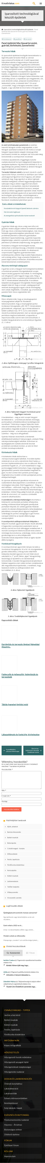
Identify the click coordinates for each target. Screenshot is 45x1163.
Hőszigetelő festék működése (17, 1057)
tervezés (28, 39)
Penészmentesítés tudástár (16, 1120)
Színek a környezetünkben (15, 1098)
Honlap (4, 801)
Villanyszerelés (12, 892)
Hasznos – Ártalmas (13, 1125)
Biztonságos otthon (13, 1129)
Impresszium (9, 1156)
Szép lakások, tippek (13, 1108)
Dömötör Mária (9, 981)
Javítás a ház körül (12, 1015)
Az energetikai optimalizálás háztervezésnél (19, 216)
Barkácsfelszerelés (14, 832)
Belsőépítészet (11, 1103)
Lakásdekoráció (11, 1088)
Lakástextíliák (10, 1093)
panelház (18, 39)
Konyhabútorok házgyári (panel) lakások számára (21, 208)
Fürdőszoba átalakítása (15, 865)
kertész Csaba (8, 960)
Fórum (32, 953)
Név (4, 790)
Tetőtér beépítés (13, 887)
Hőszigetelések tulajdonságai (17, 1067)
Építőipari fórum (11, 1145)
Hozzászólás (7, 769)
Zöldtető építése (11, 1134)
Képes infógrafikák (12, 1045)
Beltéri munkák (12, 837)
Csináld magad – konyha (15, 848)
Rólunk (8, 1151)
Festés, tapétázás (13, 859)
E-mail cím (6, 796)
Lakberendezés (12, 881)
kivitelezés (7, 39)
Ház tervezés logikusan (12, 212)
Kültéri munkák (12, 876)
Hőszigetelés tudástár (14, 1072)
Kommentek (15, 953)
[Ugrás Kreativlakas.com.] (2, 29)
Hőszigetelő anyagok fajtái (16, 1062)
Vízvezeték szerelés (14, 898)
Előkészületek (12, 854)
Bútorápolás (11, 843)
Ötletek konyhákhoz (13, 1084)
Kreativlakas (10, 3)
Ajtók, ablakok (12, 826)
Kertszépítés (11, 870)
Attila (5, 972)
